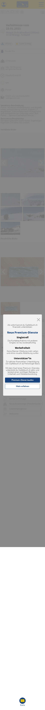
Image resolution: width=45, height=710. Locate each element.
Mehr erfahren (22, 386)
